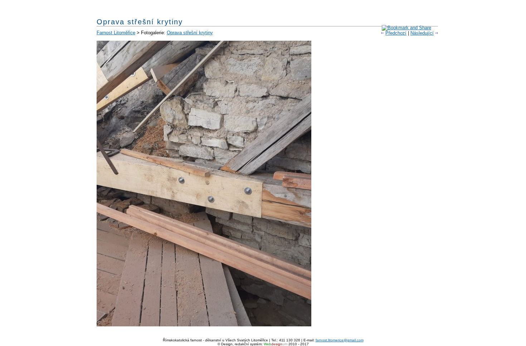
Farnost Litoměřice (116, 32)
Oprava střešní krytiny (190, 32)
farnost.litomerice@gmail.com (340, 340)
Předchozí (395, 33)
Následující (422, 33)
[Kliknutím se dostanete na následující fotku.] (204, 324)
